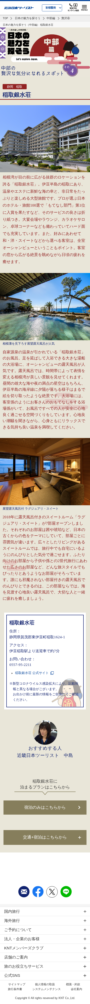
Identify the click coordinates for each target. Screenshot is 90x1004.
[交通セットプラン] (45, 837)
